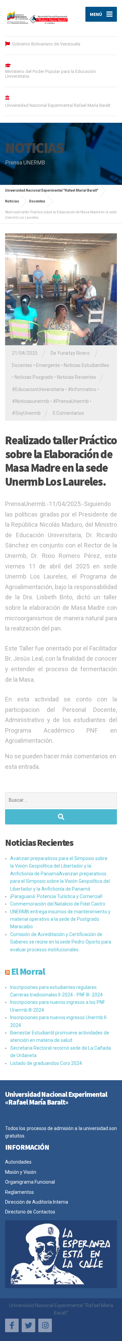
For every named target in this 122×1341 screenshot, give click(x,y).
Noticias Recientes (76, 377)
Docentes (22, 365)
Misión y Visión (20, 1172)
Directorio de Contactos (30, 1211)
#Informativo (82, 389)
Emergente (48, 365)
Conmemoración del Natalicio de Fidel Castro (57, 904)
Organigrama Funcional (30, 1182)
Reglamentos (19, 1192)
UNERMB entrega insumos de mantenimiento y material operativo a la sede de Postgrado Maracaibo (60, 919)
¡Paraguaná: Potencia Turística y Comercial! (56, 896)
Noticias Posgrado (34, 377)
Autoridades (18, 1162)
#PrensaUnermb (71, 401)
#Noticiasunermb (30, 401)
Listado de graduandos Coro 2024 (46, 1063)
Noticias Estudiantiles (86, 365)
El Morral (28, 971)
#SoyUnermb (26, 413)
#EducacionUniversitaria (38, 389)
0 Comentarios (68, 413)
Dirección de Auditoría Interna (36, 1202)
